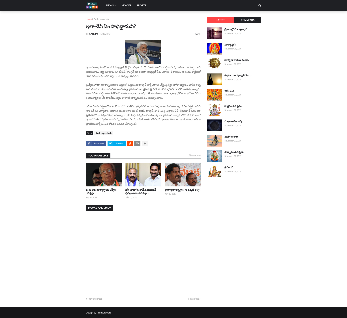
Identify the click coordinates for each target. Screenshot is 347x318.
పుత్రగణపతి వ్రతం (233, 105)
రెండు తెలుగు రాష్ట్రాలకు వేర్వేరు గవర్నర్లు (101, 191)
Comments (247, 20)
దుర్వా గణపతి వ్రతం (234, 151)
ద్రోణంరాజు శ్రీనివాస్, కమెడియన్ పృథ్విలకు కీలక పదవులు (140, 191)
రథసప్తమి (229, 90)
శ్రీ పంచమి (229, 167)
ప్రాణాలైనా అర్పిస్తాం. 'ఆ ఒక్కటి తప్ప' (182, 189)
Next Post (193, 298)
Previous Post (95, 298)
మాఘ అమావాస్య (233, 121)
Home (89, 19)
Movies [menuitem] (126, 5)
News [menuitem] (110, 5)
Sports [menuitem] (141, 5)
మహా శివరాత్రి (231, 136)
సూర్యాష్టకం (230, 44)
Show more (195, 155)
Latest (221, 20)
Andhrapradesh (101, 19)
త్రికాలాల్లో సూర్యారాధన (235, 29)
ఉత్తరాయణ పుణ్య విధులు (237, 75)
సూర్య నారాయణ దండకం (236, 59)
